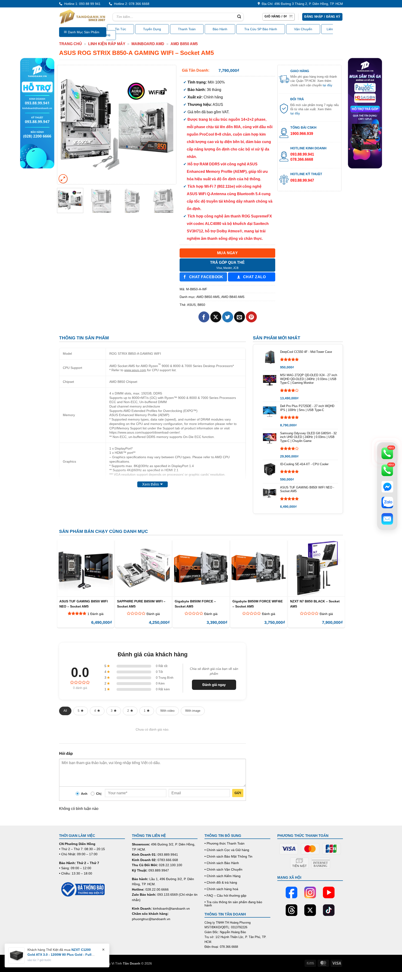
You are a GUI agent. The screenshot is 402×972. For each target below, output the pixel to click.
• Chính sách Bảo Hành (221, 863)
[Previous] (65, 124)
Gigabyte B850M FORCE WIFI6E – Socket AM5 (257, 603)
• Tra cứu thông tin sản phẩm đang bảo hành (233, 903)
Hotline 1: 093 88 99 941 (81, 4)
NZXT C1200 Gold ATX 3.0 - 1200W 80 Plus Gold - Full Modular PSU (59, 954)
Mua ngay (227, 253)
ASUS (191, 305)
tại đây (327, 85)
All (65, 710)
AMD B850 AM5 (184, 44)
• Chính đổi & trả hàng (220, 882)
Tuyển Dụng (152, 29)
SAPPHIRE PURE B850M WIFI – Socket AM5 (141, 603)
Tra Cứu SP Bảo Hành (260, 29)
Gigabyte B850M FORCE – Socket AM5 (195, 603)
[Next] (168, 124)
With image (192, 710)
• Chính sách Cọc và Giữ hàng (226, 850)
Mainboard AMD (147, 44)
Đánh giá (153, 614)
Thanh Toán (187, 29)
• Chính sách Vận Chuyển (223, 869)
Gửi (237, 793)
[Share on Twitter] (227, 316)
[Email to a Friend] (239, 316)
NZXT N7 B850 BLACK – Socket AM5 (315, 603)
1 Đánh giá (95, 614)
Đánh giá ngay (214, 685)
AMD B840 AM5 (233, 297)
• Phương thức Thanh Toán (224, 843)
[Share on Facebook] (203, 316)
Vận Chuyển (303, 29)
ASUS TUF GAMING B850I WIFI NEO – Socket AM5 (83, 603)
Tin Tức (120, 29)
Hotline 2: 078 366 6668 (130, 4)
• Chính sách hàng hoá (221, 889)
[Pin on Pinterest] (251, 316)
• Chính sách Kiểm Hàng (222, 876)
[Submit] (239, 17)
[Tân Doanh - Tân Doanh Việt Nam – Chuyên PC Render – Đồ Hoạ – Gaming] (82, 16)
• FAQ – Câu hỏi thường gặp (225, 895)
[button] (278, 16)
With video (167, 710)
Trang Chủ (70, 44)
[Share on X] (215, 316)
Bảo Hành (220, 29)
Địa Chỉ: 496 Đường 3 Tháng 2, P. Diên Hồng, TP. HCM (301, 4)
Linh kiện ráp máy (106, 44)
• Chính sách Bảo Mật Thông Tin (228, 856)
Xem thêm (150, 484)
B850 (201, 305)
